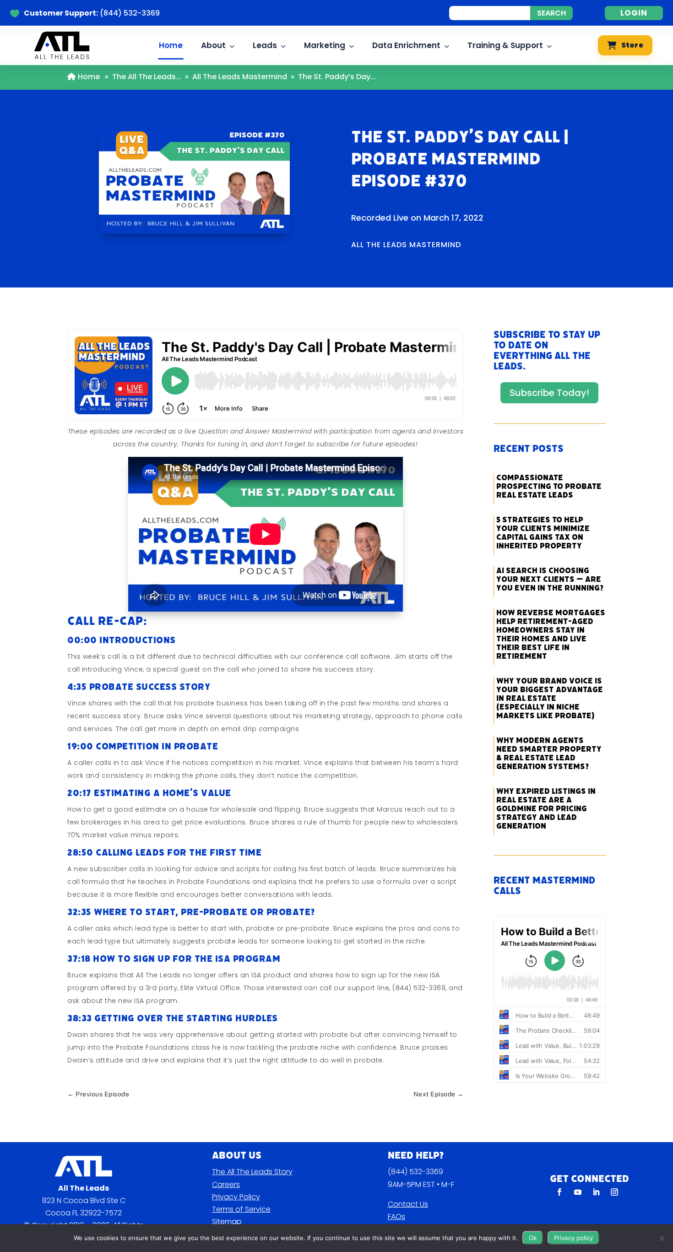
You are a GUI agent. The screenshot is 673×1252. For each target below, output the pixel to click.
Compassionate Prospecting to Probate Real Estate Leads (549, 486)
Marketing (324, 45)
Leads (265, 45)
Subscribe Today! (549, 392)
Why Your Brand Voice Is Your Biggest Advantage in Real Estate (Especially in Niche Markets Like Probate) (549, 698)
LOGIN (633, 12)
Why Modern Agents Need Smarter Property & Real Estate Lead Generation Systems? (549, 753)
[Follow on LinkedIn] (596, 1192)
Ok (533, 1237)
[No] (661, 1238)
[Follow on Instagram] (614, 1192)
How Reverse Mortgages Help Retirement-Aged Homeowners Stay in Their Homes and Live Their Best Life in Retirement (550, 634)
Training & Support (505, 45)
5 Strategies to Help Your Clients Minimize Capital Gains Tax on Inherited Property (543, 533)
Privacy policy (573, 1237)
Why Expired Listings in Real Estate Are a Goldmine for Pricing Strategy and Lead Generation (546, 808)
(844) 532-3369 (415, 1171)
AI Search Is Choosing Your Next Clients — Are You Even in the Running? (549, 579)
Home (171, 45)
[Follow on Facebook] (559, 1192)
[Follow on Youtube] (577, 1192)
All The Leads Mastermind (239, 76)
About (213, 45)
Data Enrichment (406, 45)
